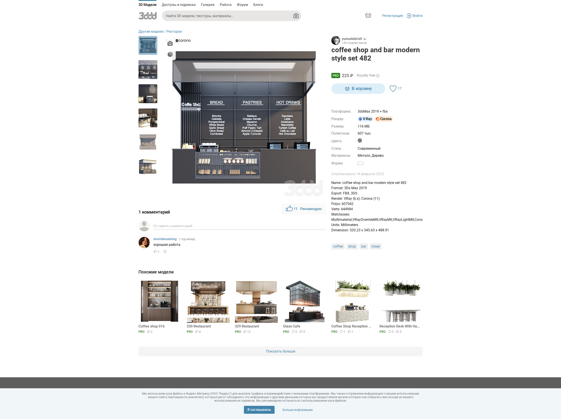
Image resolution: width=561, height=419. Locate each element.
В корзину (362, 88)
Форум (242, 5)
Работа (226, 5)
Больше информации (297, 410)
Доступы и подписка (179, 5)
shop (352, 246)
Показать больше (280, 351)
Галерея (208, 5)
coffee (338, 246)
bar (363, 246)
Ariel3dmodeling (165, 239)
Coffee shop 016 (151, 326)
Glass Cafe (291, 326)
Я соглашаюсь (259, 410)
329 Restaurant (247, 326)
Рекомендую (308, 209)
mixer (375, 246)
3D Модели (147, 5)
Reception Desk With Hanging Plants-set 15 (400, 326)
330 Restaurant (199, 326)
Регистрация (392, 16)
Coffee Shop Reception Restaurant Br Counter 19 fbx (352, 326)
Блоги (258, 5)
